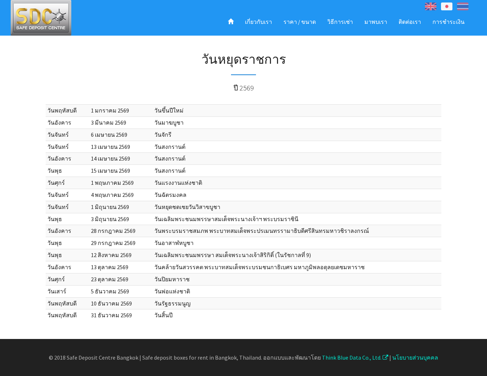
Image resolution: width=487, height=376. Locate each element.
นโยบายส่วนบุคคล (415, 357)
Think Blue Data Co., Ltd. (352, 357)
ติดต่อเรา (410, 21)
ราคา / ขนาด (299, 21)
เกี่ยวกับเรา (258, 21)
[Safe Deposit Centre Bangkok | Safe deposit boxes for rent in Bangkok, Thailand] (41, 18)
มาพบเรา (375, 21)
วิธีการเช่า (340, 21)
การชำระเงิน (448, 21)
